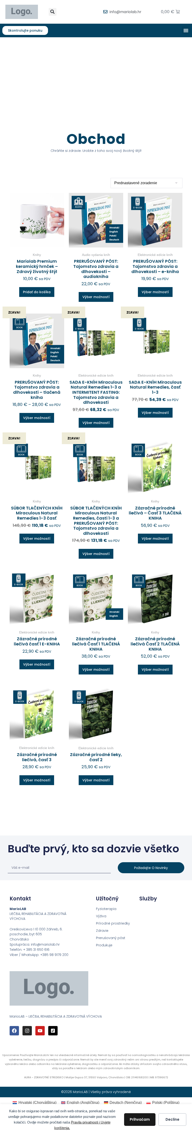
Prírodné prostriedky (113, 923)
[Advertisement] (96, 72)
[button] (52, 12)
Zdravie (102, 930)
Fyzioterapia (106, 909)
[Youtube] (40, 1030)
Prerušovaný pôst (110, 938)
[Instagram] (27, 1030)
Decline (172, 1119)
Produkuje (104, 945)
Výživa (101, 916)
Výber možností (96, 297)
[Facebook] (14, 1030)
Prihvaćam (140, 1119)
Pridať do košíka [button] (37, 292)
